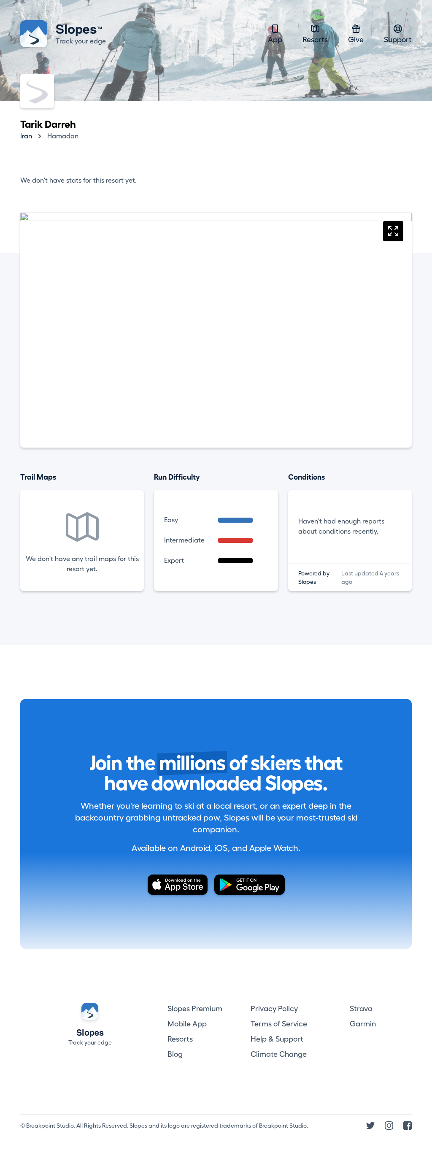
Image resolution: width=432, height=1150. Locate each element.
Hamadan (62, 136)
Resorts (315, 39)
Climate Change (279, 1054)
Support (398, 39)
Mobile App (187, 1024)
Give (356, 39)
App (275, 39)
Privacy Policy (274, 1008)
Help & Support (277, 1039)
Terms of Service (279, 1024)
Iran (26, 136)
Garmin (363, 1024)
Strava (361, 1008)
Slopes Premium (194, 1008)
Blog (175, 1054)
